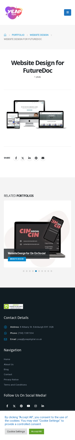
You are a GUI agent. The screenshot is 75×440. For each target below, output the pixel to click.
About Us (8, 364)
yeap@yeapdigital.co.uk (29, 339)
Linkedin (43, 406)
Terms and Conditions (15, 384)
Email (43, 158)
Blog (6, 369)
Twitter (22, 158)
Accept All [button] (36, 431)
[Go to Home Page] (5, 35)
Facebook (16, 158)
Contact (8, 374)
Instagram (35, 406)
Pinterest (36, 158)
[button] (23, 271)
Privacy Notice (11, 379)
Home (7, 359)
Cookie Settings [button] (16, 431)
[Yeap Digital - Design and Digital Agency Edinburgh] (13, 12)
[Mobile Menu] (67, 12)
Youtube (28, 406)
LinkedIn (29, 158)
